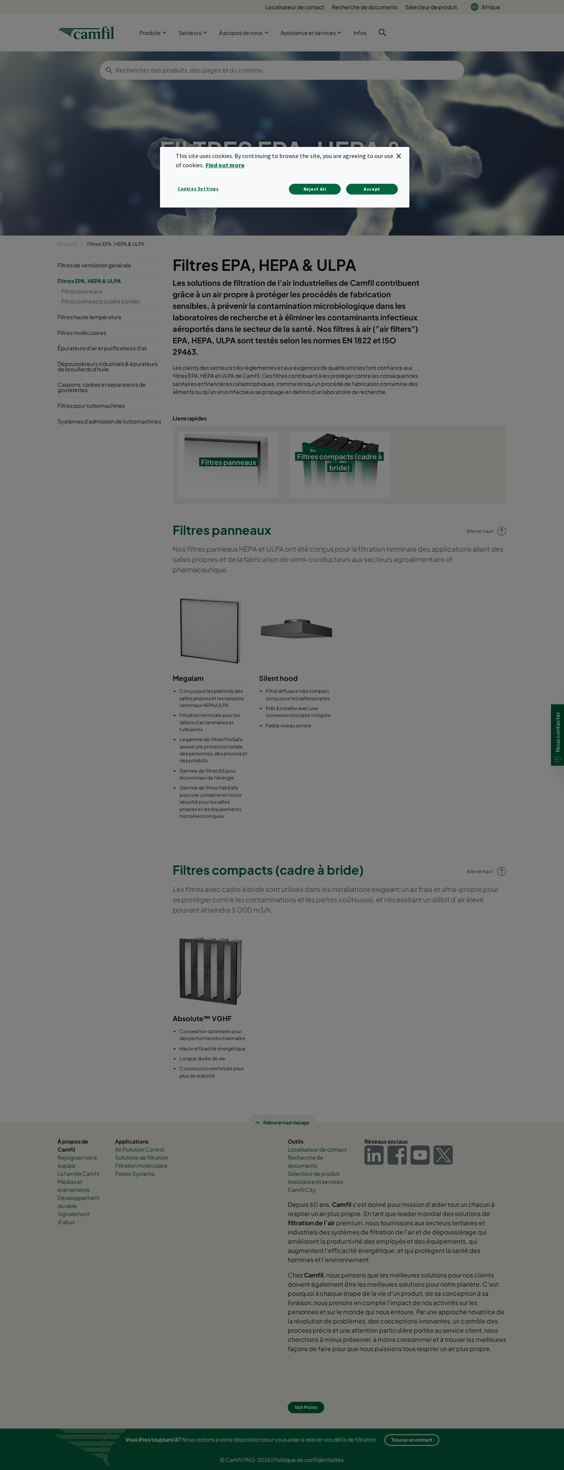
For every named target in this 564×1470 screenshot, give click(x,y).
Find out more (225, 165)
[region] (284, 177)
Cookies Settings (198, 188)
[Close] (398, 156)
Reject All (315, 189)
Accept (372, 189)
